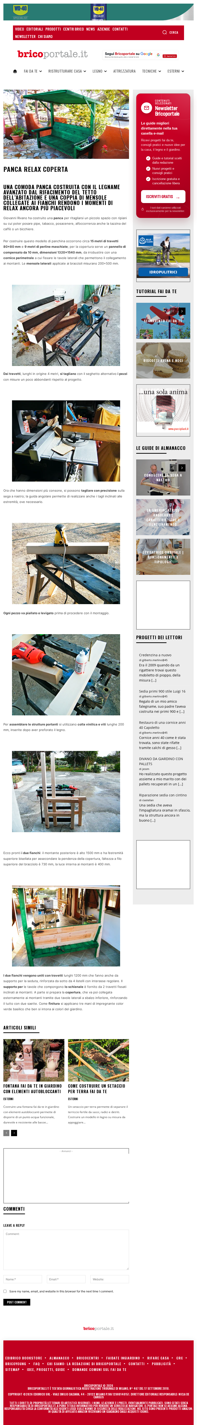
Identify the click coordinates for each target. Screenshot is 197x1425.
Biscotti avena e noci (163, 360)
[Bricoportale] (52, 54)
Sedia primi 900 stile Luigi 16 (162, 691)
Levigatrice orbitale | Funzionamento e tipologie (163, 557)
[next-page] (14, 1133)
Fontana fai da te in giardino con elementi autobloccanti (32, 1088)
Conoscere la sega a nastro (163, 478)
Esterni (8, 1098)
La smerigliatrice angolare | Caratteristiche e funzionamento (163, 517)
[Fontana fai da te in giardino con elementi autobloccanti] (33, 1060)
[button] (170, 32)
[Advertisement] (88, 1178)
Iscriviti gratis (159, 196)
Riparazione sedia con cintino (163, 795)
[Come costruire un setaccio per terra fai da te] (98, 1060)
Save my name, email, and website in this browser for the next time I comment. (61, 1291)
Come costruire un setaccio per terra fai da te (96, 1088)
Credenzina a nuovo (155, 655)
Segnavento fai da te (163, 320)
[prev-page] (6, 1133)
